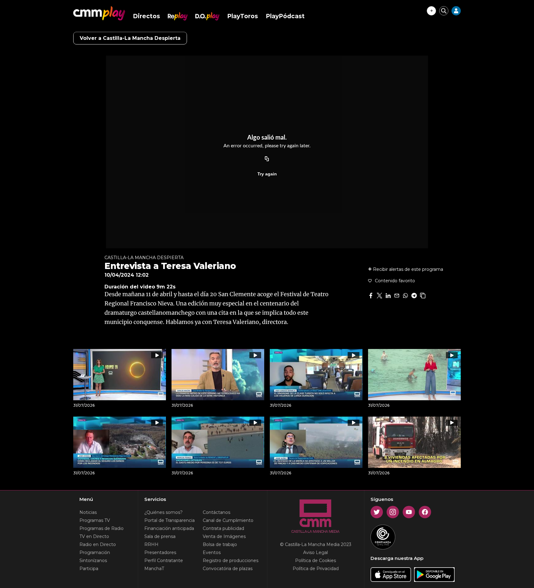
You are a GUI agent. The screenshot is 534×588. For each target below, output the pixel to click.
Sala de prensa (160, 536)
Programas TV (94, 520)
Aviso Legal (315, 552)
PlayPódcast (285, 16)
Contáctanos (216, 512)
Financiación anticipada (169, 528)
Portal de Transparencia (169, 520)
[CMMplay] (99, 13)
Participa (88, 568)
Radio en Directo (97, 544)
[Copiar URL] (267, 159)
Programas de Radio (101, 528)
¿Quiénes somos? (163, 512)
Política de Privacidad (316, 568)
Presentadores (160, 552)
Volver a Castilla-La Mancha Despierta (130, 38)
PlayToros (242, 16)
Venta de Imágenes (224, 536)
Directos (146, 16)
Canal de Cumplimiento (228, 520)
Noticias (88, 512)
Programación (94, 552)
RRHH (151, 544)
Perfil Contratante (163, 560)
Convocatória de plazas (227, 568)
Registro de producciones (230, 560)
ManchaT (154, 568)
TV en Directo (94, 536)
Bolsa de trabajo (220, 544)
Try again (267, 173)
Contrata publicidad (223, 528)
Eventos (212, 552)
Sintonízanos (93, 560)
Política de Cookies (315, 560)
